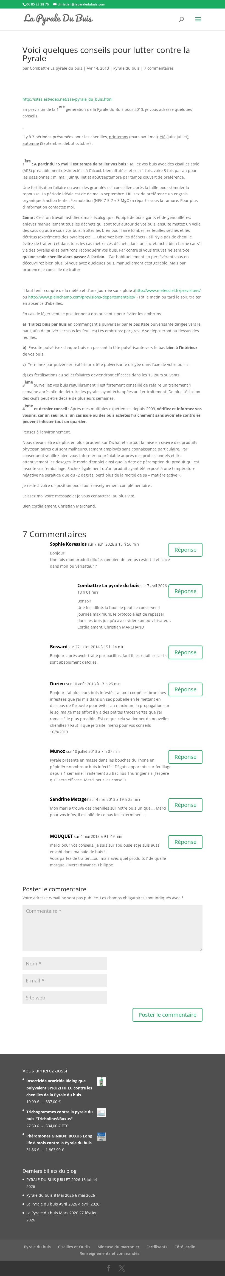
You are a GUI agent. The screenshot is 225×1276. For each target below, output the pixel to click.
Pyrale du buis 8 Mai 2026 (50, 1195)
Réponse (185, 549)
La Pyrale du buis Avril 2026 (51, 1204)
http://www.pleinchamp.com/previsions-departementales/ (81, 297)
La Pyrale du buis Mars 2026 (52, 1212)
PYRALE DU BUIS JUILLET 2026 (53, 1179)
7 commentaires (159, 68)
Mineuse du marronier (118, 1246)
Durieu (57, 684)
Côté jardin (185, 1246)
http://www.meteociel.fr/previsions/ (168, 290)
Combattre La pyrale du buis (56, 68)
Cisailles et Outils (74, 1246)
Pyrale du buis (126, 68)
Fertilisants (157, 1246)
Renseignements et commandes (109, 1253)
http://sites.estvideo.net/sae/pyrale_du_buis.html (67, 99)
